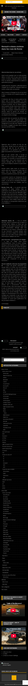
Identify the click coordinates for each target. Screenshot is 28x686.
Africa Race (5, 577)
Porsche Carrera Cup (7, 446)
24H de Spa (5, 373)
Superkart (5, 425)
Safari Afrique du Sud (8, 540)
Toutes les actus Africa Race (9, 575)
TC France (4, 450)
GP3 (4, 467)
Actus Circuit (12, 39)
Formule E (5, 463)
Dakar (3, 560)
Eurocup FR (5, 386)
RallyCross (5, 417)
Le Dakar (5, 653)
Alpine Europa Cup (7, 375)
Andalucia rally (6, 501)
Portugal (5, 526)
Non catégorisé (5, 587)
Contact (24, 34)
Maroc (4, 515)
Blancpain (5, 379)
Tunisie (5, 553)
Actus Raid (4, 490)
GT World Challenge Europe (9, 394)
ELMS (4, 473)
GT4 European (6, 400)
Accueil (3, 34)
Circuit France (6, 383)
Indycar (4, 442)
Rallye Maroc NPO (6, 567)
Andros (5, 377)
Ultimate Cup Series (7, 479)
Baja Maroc (5, 555)
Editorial (4, 579)
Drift (3, 434)
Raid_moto (5, 532)
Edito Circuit (5, 582)
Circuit (18, 34)
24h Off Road (6, 494)
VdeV (3, 482)
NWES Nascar (6, 415)
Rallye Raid (11, 34)
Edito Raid (4, 584)
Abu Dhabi (5, 499)
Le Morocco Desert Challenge (10, 655)
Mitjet (4, 409)
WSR (4, 429)
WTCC (3, 486)
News (4, 411)
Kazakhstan (6, 509)
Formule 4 (4, 436)
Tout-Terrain (6, 551)
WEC (4, 477)
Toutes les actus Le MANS (8, 469)
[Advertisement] (14, 325)
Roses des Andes (7, 538)
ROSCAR (5, 421)
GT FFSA (4, 438)
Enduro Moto (6, 505)
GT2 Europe (6, 396)
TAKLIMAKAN (5, 572)
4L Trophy (5, 497)
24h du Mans (6, 471)
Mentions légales (6, 665)
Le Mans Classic (7, 402)
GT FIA (4, 392)
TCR (3, 452)
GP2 (4, 465)
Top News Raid (6, 549)
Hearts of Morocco (7, 507)
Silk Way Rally (5, 570)
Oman (4, 521)
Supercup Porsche (7, 423)
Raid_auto (5, 530)
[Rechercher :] (14, 1)
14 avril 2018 (6, 53)
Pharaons (5, 524)
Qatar (4, 528)
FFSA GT (5, 388)
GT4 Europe (6, 398)
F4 (3, 461)
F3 (3, 459)
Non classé (4, 589)
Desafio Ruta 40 (7, 503)
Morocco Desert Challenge (9, 519)
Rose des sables (7, 536)
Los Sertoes (6, 511)
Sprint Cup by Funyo (7, 448)
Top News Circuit (7, 427)
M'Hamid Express (7, 513)
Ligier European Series (8, 406)
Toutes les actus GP (7, 454)
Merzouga (5, 517)
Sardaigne (5, 542)
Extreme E (4, 565)
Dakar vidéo (6, 562)
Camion (5, 381)
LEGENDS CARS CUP (7, 404)
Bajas (3, 558)
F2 (3, 456)
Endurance (5, 475)
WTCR (3, 488)
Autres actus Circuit (6, 371)
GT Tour (4, 440)
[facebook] (14, 677)
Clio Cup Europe (6, 432)
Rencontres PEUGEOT (8, 419)
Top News (5, 547)
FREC (4, 390)
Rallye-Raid (5, 534)
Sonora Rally (6, 544)
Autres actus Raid (6, 492)
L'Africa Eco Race (7, 652)
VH (3, 484)
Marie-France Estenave (17, 53)
